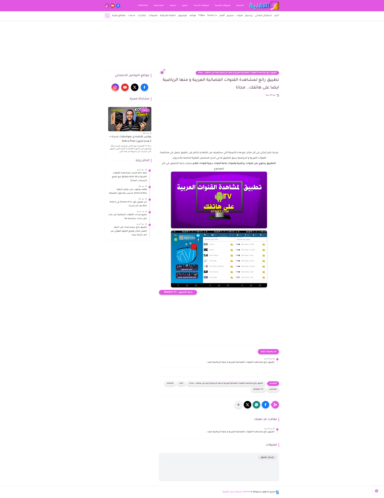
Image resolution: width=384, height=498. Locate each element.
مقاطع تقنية (119, 15)
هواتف (192, 15)
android (170, 383)
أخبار (276, 15)
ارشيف (173, 5)
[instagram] (107, 6)
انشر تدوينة (159, 5)
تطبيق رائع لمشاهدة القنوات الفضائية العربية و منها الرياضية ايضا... (239, 362)
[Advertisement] (192, 47)
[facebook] (118, 6)
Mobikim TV (258, 389)
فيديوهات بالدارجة (201, 5)
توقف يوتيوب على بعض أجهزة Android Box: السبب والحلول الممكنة (128, 191)
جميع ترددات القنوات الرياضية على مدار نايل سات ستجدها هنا (128, 217)
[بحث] (107, 16)
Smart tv (212, 15)
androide (273, 389)
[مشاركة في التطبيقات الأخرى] (238, 404)
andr (181, 383)
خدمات (131, 15)
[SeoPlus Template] (277, 492)
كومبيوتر (182, 15)
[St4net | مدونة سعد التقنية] (264, 5)
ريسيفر (249, 15)
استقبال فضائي (263, 15)
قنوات (239, 15)
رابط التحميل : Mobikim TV (178, 292)
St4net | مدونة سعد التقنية (236, 492)
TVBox (201, 15)
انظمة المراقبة (168, 15)
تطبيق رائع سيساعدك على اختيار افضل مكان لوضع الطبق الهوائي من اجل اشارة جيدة (128, 231)
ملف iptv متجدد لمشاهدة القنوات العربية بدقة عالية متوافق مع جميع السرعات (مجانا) (129, 177)
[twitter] (134, 87)
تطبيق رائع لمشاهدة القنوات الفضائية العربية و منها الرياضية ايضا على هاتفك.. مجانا (237, 73)
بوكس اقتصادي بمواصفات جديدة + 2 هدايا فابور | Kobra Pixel (130, 139)
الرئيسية (240, 5)
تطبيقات (153, 15)
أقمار (222, 15)
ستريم (230, 15)
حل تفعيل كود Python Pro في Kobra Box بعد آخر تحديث (128, 204)
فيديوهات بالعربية (222, 5)
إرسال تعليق (267, 457)
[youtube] (113, 6)
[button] (265, 404)
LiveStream (143, 5)
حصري (185, 5)
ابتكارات (142, 15)
